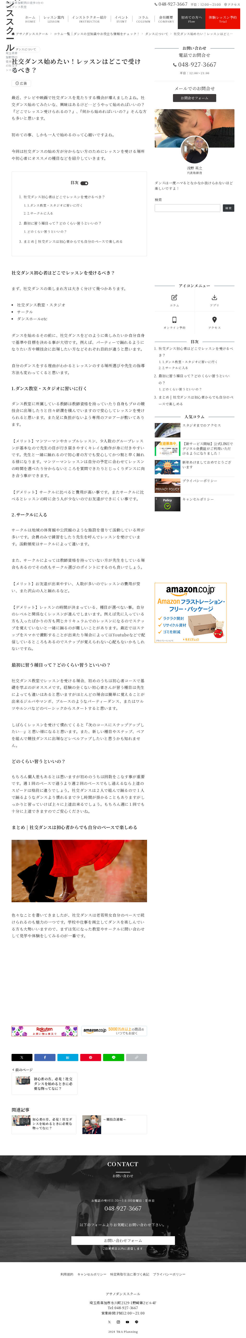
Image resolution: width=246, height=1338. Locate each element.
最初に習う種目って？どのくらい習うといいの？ (63, 223)
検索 (158, 199)
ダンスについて (26, 49)
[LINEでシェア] (113, 1057)
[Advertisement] (79, 982)
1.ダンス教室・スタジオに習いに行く (55, 205)
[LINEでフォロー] (136, 1322)
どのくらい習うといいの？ (47, 231)
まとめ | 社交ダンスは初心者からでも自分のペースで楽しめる (73, 241)
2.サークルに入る (40, 213)
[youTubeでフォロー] (127, 1322)
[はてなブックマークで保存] (67, 1057)
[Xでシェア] (22, 1057)
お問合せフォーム (195, 98)
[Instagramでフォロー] (118, 1322)
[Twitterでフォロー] (109, 1322)
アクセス (234, 4)
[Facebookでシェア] (44, 1057)
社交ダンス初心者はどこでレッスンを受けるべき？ (64, 196)
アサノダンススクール (123, 1293)
